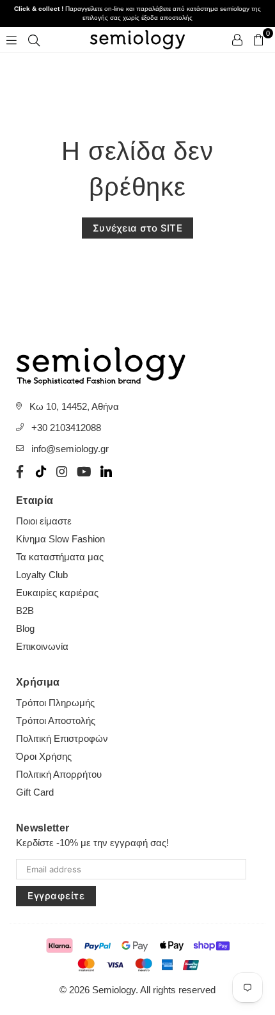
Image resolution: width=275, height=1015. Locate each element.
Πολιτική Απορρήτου (59, 774)
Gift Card (35, 792)
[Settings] (237, 39)
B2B (25, 610)
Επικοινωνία (42, 646)
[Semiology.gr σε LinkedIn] (106, 471)
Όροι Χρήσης (44, 756)
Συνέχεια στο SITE (137, 228)
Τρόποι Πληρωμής (55, 702)
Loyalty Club (42, 574)
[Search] (33, 39)
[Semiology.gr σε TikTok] (41, 471)
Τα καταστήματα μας (60, 556)
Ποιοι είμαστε (44, 520)
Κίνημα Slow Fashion (60, 538)
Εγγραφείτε (56, 896)
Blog (25, 628)
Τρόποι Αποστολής (55, 720)
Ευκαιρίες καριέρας (57, 592)
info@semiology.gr (70, 448)
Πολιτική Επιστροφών (62, 738)
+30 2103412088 (66, 427)
